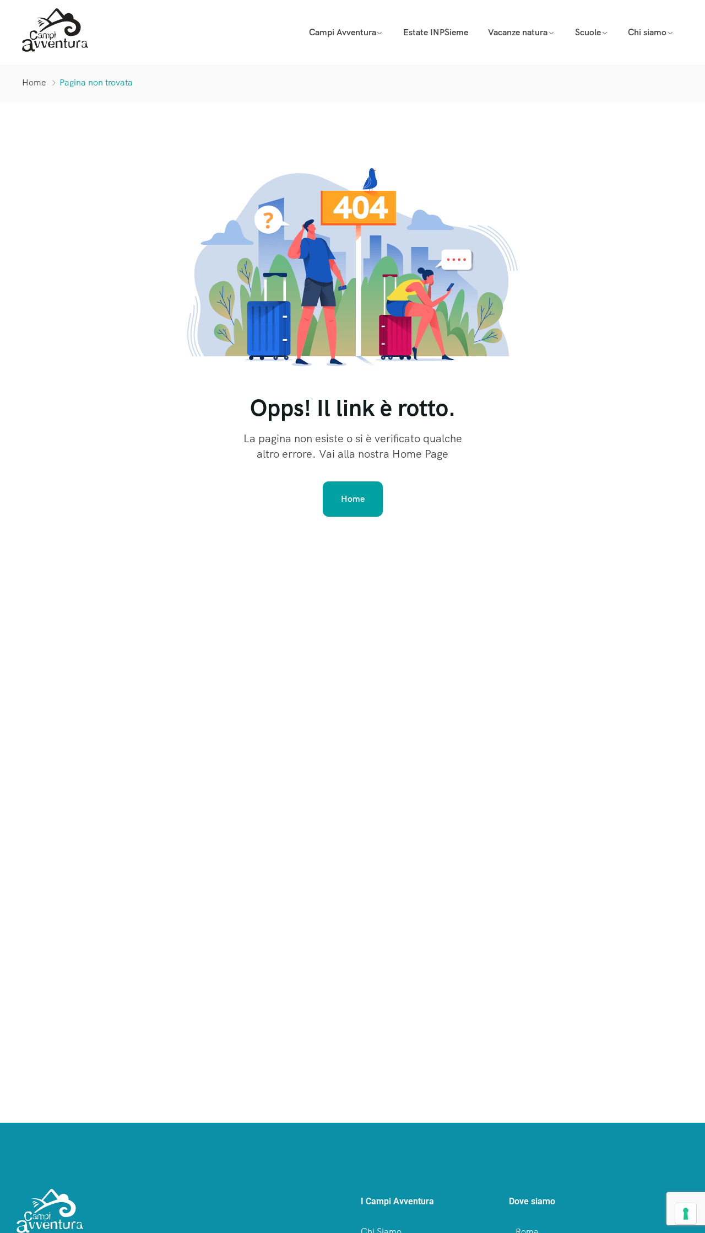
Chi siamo (647, 32)
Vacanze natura (517, 32)
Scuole (588, 32)
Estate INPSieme (435, 32)
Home (34, 82)
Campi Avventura (342, 32)
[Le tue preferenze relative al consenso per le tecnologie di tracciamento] (685, 1213)
